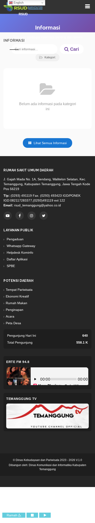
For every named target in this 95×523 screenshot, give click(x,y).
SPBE (10, 266)
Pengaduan (15, 239)
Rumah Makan (16, 303)
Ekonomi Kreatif (17, 296)
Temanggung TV (21, 399)
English (18, 2)
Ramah (12, 515)
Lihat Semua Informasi (50, 143)
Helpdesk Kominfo (19, 252)
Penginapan (14, 310)
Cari (74, 49)
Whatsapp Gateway (20, 246)
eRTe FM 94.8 (17, 362)
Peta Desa (13, 323)
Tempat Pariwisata (19, 289)
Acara (10, 316)
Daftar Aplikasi (16, 259)
